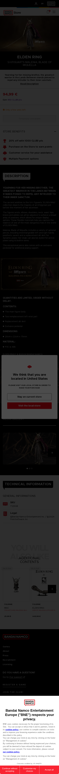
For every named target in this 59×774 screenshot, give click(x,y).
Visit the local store (29, 405)
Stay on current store (29, 396)
